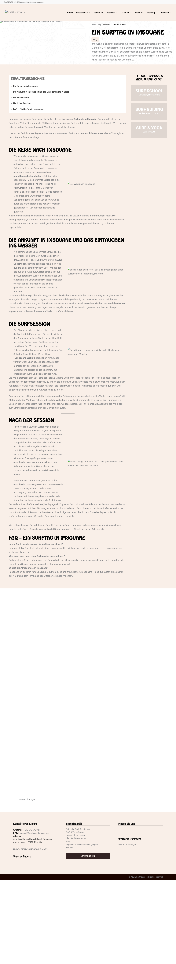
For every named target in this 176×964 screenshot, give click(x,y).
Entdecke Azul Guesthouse (78, 829)
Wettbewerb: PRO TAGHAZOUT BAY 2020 (54, 767)
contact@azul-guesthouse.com (32, 2)
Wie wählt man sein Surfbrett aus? (52, 688)
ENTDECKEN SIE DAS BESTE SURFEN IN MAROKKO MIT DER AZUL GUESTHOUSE (83, 609)
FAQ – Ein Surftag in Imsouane (28, 109)
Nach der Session (22, 103)
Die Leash (28, 787)
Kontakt (69, 847)
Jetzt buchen (88, 856)
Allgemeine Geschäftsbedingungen (82, 844)
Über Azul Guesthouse (76, 838)
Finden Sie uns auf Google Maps (30, 849)
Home (70, 13)
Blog (99, 25)
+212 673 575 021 (13, 2)
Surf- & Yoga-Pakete (75, 832)
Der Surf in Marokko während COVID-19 (55, 648)
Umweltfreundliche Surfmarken (49, 628)
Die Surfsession (21, 97)
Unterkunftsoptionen (75, 835)
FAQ (68, 841)
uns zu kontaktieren (50, 529)
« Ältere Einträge (26, 799)
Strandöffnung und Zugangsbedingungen (57, 708)
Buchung (150, 13)
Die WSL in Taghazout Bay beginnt (50, 748)
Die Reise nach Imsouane (25, 86)
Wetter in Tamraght (127, 844)
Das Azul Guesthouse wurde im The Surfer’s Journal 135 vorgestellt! (84, 728)
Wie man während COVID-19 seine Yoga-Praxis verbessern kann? (77, 668)
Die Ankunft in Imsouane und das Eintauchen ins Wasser (41, 92)
